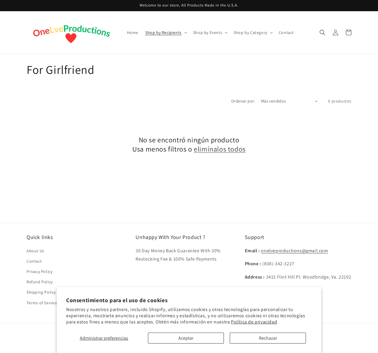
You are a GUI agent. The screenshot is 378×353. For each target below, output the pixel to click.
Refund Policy (40, 281)
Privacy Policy (39, 271)
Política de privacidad (254, 322)
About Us (35, 250)
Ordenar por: (243, 101)
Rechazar (268, 338)
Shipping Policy (41, 292)
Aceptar (185, 338)
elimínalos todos (220, 149)
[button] (166, 32)
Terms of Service (42, 302)
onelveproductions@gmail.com (294, 251)
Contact (34, 261)
